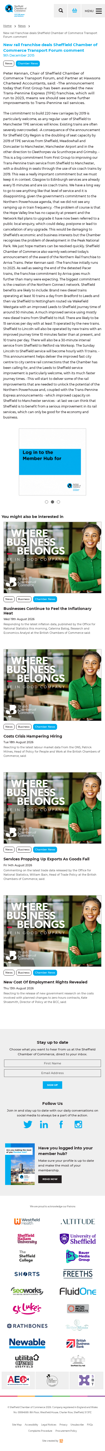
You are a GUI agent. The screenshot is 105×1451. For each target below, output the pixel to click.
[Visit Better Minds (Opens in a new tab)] (77, 1326)
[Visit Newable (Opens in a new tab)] (27, 1343)
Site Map (17, 1424)
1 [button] (46, 502)
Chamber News (28, 63)
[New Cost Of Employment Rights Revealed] (52, 931)
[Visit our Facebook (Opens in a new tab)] (61, 1125)
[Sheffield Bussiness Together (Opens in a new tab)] (86, 1380)
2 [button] (52, 502)
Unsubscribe (77, 1424)
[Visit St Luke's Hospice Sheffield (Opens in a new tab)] (27, 1308)
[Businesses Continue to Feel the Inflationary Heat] (52, 557)
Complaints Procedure (40, 1431)
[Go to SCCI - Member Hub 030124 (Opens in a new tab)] (52, 461)
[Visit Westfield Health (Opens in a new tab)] (27, 1221)
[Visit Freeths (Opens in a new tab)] (77, 1273)
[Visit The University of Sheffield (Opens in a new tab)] (77, 1239)
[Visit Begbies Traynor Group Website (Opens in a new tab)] (52, 1380)
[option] (52, 461)
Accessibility (31, 1424)
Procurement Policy (66, 1431)
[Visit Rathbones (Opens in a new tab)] (27, 1326)
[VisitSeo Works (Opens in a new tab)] (27, 1291)
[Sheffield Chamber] (16, 10)
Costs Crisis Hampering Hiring (33, 736)
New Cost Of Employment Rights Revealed (46, 982)
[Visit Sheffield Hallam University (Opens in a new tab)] (27, 1239)
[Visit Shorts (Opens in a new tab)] (27, 1273)
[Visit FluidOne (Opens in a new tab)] (77, 1291)
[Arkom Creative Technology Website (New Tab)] (61, 1442)
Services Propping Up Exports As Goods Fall (46, 859)
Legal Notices (48, 1424)
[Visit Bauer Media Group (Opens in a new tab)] (77, 1256)
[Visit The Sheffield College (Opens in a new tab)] (27, 1256)
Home (7, 26)
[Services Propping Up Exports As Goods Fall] (52, 807)
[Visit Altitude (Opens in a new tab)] (77, 1221)
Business (24, 599)
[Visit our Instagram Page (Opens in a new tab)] (78, 1125)
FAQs (90, 1424)
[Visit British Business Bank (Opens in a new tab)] (77, 1343)
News (22, 26)
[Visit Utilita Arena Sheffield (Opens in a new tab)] (27, 1361)
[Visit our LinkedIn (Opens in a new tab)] (44, 1125)
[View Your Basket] (74, 10)
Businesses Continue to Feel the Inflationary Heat (47, 611)
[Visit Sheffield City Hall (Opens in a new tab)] (77, 1361)
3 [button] (58, 502)
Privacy (63, 1424)
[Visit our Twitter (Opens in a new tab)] (28, 1125)
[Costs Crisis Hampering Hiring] (52, 684)
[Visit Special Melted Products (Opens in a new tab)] (77, 1308)
